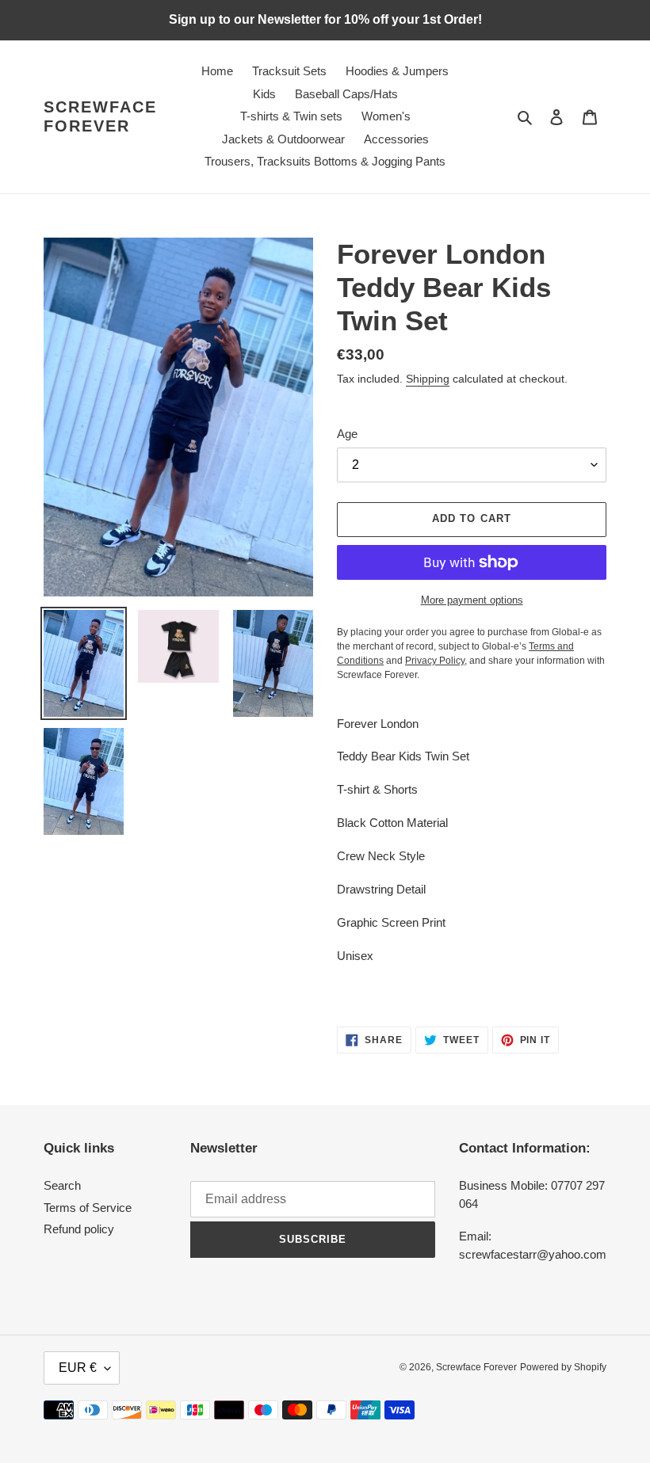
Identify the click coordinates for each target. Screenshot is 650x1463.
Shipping (427, 378)
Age (347, 433)
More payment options (472, 600)
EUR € (78, 1367)
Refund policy (79, 1229)
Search (62, 1185)
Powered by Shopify (563, 1367)
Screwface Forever (100, 116)
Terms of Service (88, 1207)
